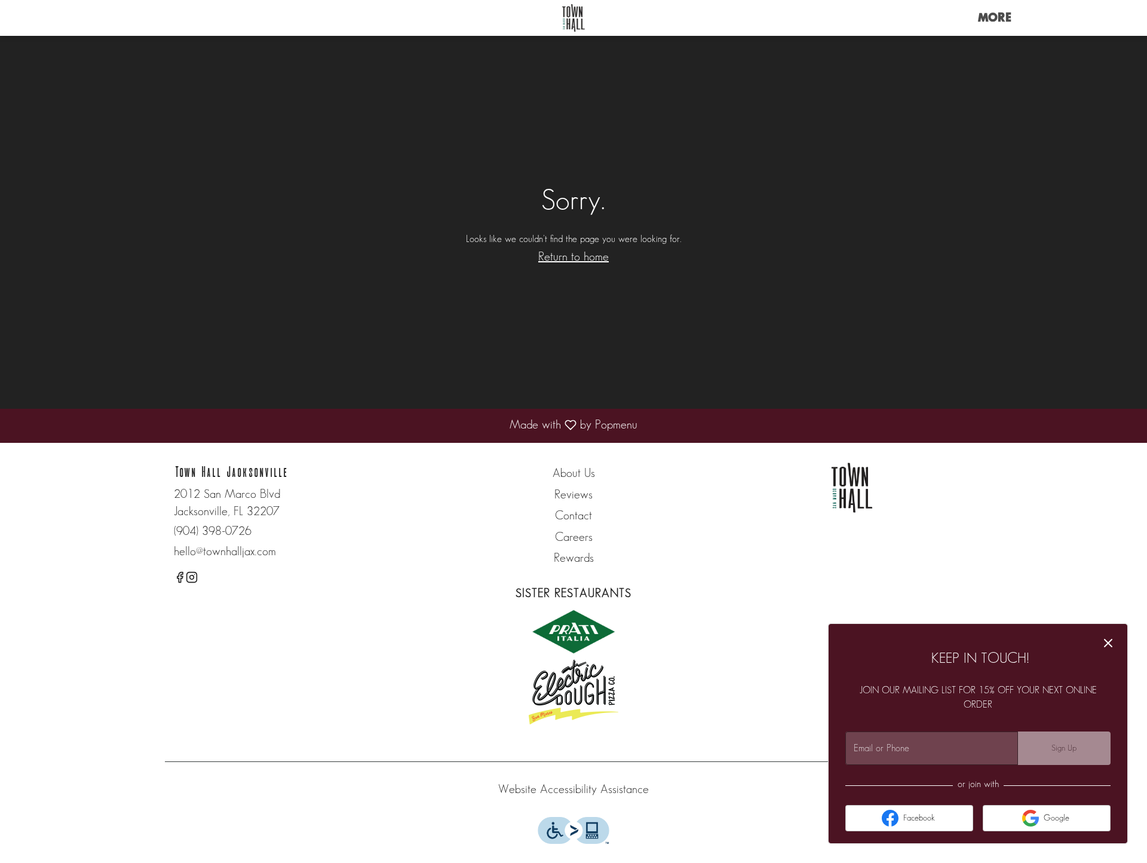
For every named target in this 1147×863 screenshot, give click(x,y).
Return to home (573, 257)
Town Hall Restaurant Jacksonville (852, 488)
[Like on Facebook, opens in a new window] (180, 579)
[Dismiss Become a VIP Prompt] (1108, 643)
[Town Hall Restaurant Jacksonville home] (573, 18)
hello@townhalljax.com (225, 551)
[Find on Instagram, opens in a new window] (192, 579)
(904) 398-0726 (213, 531)
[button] (994, 18)
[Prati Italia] (573, 630)
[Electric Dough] (573, 691)
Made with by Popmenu (323, 426)
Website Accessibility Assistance (573, 789)
